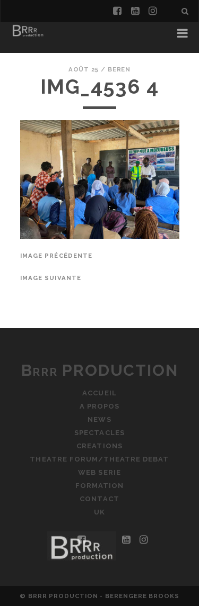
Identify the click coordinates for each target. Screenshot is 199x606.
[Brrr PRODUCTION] (27, 36)
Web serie (99, 472)
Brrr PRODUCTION (99, 370)
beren (119, 69)
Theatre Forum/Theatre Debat (99, 459)
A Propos (99, 406)
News (99, 419)
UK (99, 512)
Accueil (99, 393)
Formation (99, 486)
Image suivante (51, 278)
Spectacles (99, 433)
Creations (99, 446)
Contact (99, 499)
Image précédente (56, 255)
